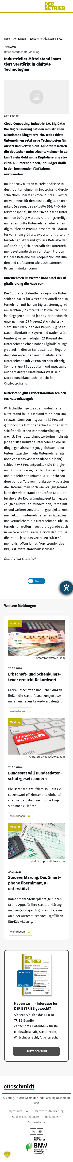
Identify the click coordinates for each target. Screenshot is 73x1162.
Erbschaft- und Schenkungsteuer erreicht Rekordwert (36, 668)
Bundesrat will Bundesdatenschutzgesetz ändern (36, 769)
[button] (7, 1155)
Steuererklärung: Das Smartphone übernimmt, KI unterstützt (36, 879)
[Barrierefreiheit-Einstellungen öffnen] (66, 587)
